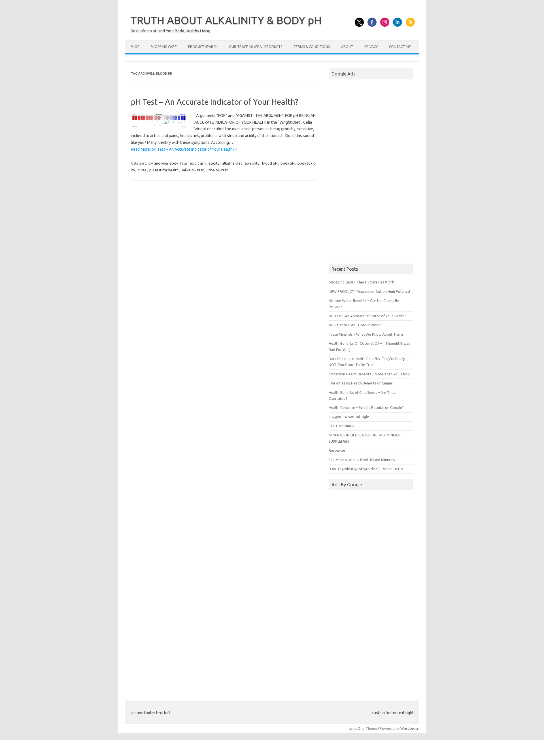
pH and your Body (163, 163)
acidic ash (198, 163)
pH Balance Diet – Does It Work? (355, 325)
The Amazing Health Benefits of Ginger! (361, 383)
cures (142, 170)
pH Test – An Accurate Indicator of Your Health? (214, 101)
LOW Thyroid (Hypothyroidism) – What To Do (366, 469)
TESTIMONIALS (341, 426)
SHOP (135, 47)
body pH (287, 163)
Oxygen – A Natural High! (349, 417)
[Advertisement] (371, 169)
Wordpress (409, 728)
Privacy (371, 47)
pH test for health (163, 170)
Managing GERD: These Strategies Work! (362, 282)
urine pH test (217, 170)
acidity (214, 163)
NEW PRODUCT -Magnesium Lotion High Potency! (369, 291)
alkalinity (252, 163)
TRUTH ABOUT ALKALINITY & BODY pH (226, 20)
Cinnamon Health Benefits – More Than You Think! (369, 374)
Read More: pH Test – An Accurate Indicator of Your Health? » (184, 149)
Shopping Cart (164, 47)
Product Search (203, 47)
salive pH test (192, 170)
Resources (337, 450)
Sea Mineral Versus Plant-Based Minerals (362, 460)
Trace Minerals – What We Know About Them (366, 334)
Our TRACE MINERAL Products (255, 47)
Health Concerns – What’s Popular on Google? (366, 407)
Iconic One (356, 728)
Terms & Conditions (312, 47)
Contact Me (400, 47)
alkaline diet (232, 163)
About (347, 47)
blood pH (270, 163)
